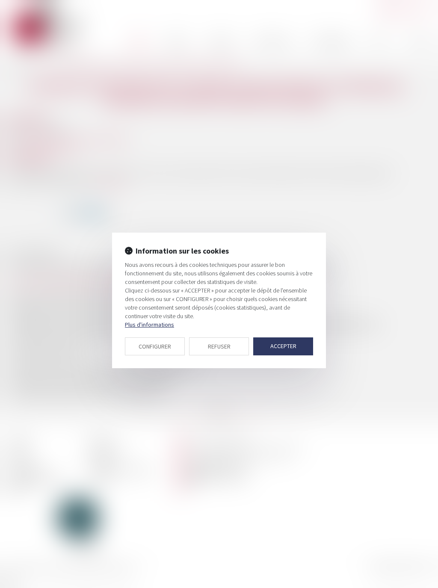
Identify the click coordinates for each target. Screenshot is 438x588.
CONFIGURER (155, 346)
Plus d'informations (149, 324)
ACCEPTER (283, 346)
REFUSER (219, 346)
